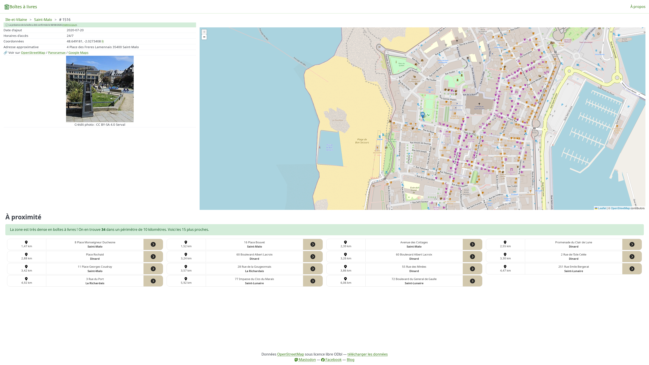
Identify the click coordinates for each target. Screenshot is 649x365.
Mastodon (307, 359)
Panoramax (57, 52)
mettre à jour (69, 24)
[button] (422, 115)
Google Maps (78, 52)
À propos (637, 6)
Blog (350, 359)
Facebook (333, 359)
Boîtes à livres (23, 6)
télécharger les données (367, 354)
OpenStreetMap (33, 52)
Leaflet (601, 208)
